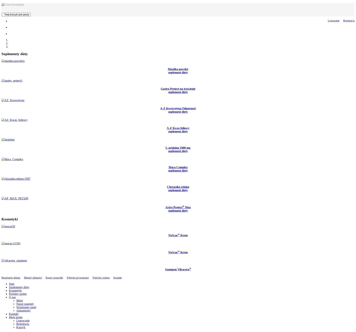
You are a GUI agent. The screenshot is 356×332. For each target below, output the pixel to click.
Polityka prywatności (78, 277)
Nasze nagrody (25, 303)
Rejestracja (349, 20)
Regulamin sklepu (10, 277)
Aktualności (23, 310)
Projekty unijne (18, 293)
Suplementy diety (19, 287)
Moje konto (15, 317)
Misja (19, 300)
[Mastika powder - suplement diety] (13, 61)
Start (11, 283)
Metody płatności (33, 277)
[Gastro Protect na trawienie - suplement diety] (11, 80)
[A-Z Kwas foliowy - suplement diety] (14, 119)
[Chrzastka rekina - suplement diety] (15, 178)
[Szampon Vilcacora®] (14, 260)
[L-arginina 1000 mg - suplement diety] (8, 139)
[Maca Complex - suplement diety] (12, 159)
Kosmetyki (15, 290)
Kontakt (117, 277)
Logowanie (333, 20)
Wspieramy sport (26, 307)
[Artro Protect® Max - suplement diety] (14, 198)
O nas (12, 297)
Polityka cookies (101, 277)
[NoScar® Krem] (8, 226)
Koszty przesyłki (54, 277)
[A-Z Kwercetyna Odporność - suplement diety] (12, 100)
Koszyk (20, 327)
